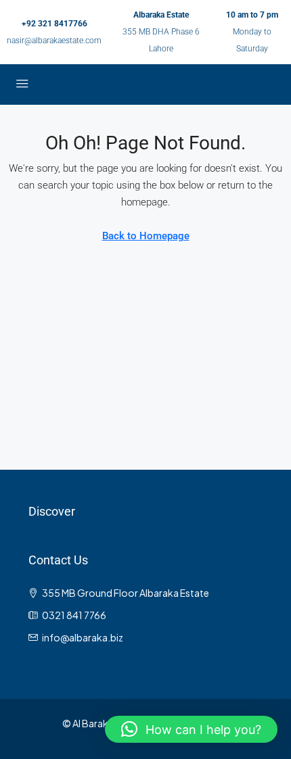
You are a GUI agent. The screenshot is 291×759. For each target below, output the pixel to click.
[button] (191, 729)
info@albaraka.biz (82, 637)
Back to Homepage (145, 236)
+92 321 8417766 (54, 23)
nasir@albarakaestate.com (54, 40)
